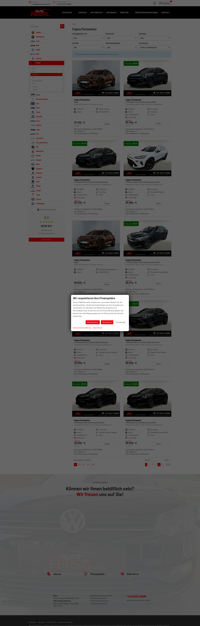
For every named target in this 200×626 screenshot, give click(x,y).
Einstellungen (121, 322)
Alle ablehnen (107, 322)
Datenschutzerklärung (82, 328)
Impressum (97, 328)
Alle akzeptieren (92, 322)
